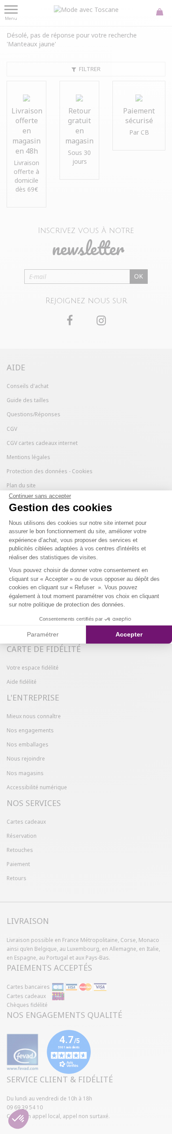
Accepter (129, 634)
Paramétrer (43, 634)
